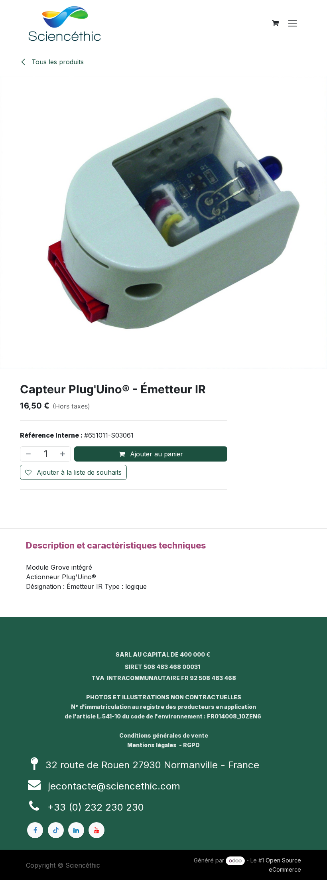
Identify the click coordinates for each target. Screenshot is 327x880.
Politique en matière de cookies (73, 871)
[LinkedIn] (76, 830)
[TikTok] (56, 830)
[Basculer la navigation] (292, 23)
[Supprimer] (27, 454)
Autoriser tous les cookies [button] (163, 482)
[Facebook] (35, 830)
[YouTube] (96, 830)
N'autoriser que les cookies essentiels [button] (163, 499)
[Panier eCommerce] (275, 23)
